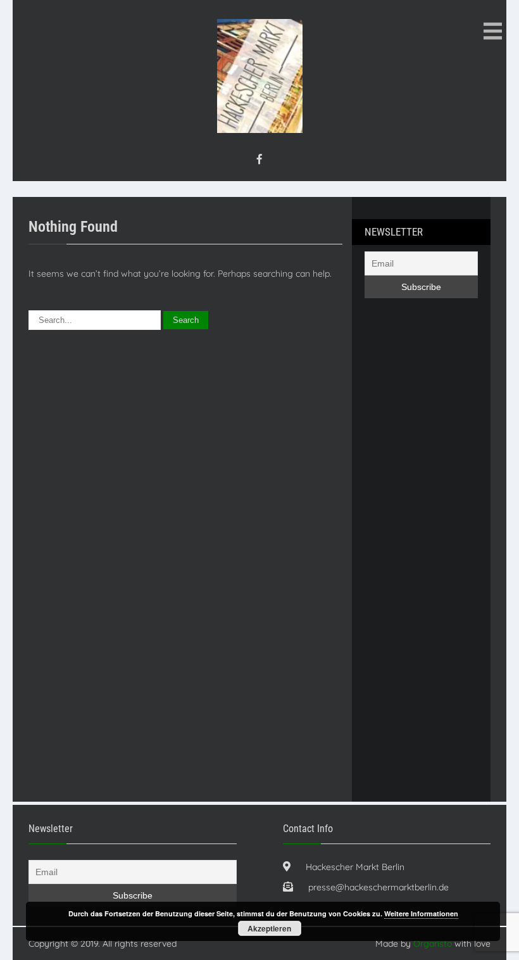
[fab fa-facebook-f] (259, 159)
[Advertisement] (415, 560)
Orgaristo (432, 943)
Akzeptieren (269, 928)
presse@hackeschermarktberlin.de (378, 887)
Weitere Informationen (421, 913)
